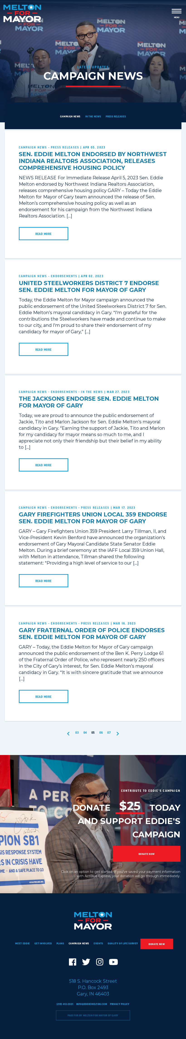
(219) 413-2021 (64, 1004)
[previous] (68, 733)
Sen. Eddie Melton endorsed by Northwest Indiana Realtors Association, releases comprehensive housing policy (93, 161)
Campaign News (70, 116)
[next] (117, 733)
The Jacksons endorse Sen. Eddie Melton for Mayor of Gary (89, 402)
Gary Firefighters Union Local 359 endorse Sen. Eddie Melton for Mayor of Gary (93, 518)
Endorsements (64, 276)
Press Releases (116, 116)
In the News (93, 116)
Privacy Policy (120, 1004)
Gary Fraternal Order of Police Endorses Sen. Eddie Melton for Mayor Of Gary (92, 633)
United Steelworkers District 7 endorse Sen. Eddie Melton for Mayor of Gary (89, 286)
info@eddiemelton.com (91, 1004)
